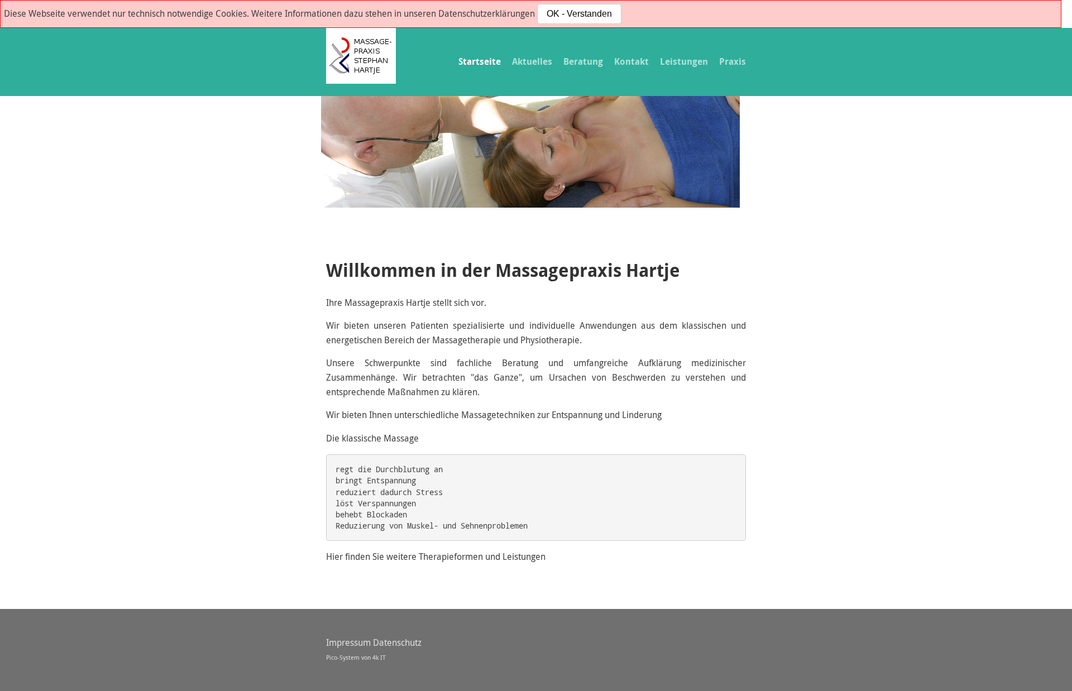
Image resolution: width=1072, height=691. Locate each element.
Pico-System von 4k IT (356, 657)
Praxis (732, 61)
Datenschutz (397, 642)
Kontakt (631, 61)
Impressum (348, 642)
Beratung (583, 61)
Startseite (479, 61)
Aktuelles (532, 61)
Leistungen (684, 61)
